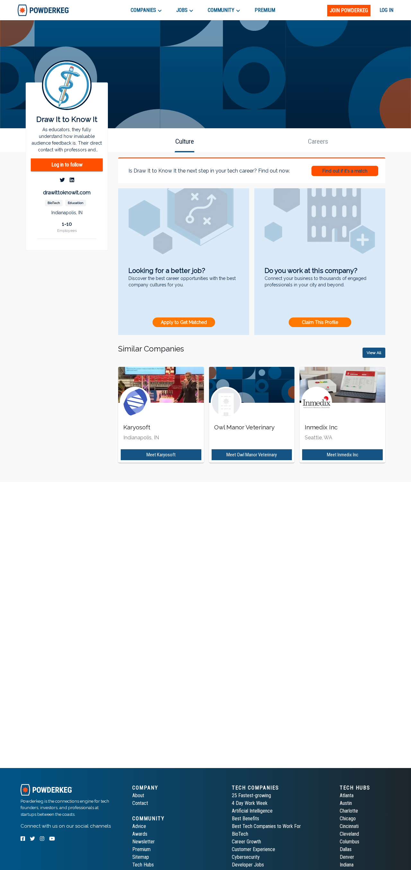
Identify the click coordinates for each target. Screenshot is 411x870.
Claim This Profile (320, 322)
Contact (140, 803)
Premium (141, 849)
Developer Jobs (248, 865)
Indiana (347, 865)
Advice (139, 826)
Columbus (349, 842)
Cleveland (349, 834)
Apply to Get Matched (184, 322)
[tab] (43, 10)
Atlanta (347, 795)
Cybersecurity (246, 857)
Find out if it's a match (344, 170)
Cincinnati (349, 826)
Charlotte (349, 811)
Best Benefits (245, 818)
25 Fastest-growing (251, 795)
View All (374, 353)
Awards (139, 834)
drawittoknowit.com (67, 193)
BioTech (240, 834)
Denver (347, 857)
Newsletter (143, 842)
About (138, 795)
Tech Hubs (143, 865)
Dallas (346, 849)
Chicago (348, 818)
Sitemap (140, 857)
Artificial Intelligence (252, 811)
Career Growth (246, 842)
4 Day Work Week (249, 803)
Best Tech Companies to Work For (266, 826)
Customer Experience (253, 849)
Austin (346, 803)
